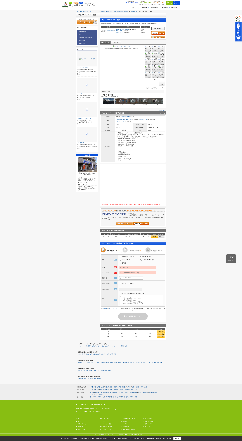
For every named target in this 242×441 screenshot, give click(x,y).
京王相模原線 (114, 392)
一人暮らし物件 (122, 346)
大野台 (84, 362)
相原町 (97, 389)
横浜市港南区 (81, 354)
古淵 (121, 32)
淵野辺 (108, 397)
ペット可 (102, 421)
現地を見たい (126, 260)
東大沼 (135, 362)
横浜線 (117, 31)
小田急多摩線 (153, 392)
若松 (113, 30)
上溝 (136, 389)
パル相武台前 (80, 143)
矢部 (118, 397)
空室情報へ (158, 28)
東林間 (80, 362)
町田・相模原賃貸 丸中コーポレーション (90, 404)
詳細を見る (154, 236)
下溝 (122, 362)
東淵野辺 (127, 389)
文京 (151, 362)
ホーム (79, 418)
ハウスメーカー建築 (105, 424)
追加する (161, 236)
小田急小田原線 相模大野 (85, 37)
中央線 (101, 394)
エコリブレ (80, 94)
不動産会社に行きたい (149, 260)
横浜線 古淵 (82, 43)
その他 (124, 263)
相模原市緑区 (96, 354)
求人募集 (147, 426)
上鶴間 (97, 362)
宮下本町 (116, 389)
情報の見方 (162, 110)
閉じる (177, 438)
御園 (155, 362)
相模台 (116, 362)
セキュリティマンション (111, 346)
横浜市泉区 (89, 354)
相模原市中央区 (105, 354)
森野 (111, 389)
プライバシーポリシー (115, 308)
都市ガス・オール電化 (98, 346)
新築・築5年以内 (104, 418)
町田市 (92, 387)
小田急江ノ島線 (123, 392)
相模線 (97, 392)
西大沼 (111, 362)
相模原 (102, 389)
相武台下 (91, 370)
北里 (158, 362)
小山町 (92, 389)
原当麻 (83, 370)
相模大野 (127, 29)
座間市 (116, 354)
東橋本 (107, 389)
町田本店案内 (148, 418)
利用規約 (104, 308)
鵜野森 (145, 362)
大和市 (111, 354)
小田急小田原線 (120, 29)
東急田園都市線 (132, 392)
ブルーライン (94, 394)
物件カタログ (148, 424)
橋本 (91, 397)
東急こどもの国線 (143, 392)
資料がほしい (146, 256)
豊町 (161, 362)
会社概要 (80, 421)
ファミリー (126, 426)
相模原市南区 (108, 30)
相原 (132, 389)
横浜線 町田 (82, 40)
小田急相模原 (103, 370)
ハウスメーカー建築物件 (84, 346)
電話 (132, 283)
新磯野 (88, 362)
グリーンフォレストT (82, 67)
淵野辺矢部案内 (149, 421)
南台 (107, 362)
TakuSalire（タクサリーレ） (84, 118)
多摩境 (123, 397)
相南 (119, 362)
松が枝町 (140, 362)
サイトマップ (81, 429)
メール (124, 283)
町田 (121, 31)
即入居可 (125, 421)
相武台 (93, 362)
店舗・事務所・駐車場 (129, 429)
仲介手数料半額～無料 (129, 418)
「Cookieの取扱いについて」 (152, 438)
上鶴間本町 (103, 362)
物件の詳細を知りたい (128, 256)
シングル (125, 424)
